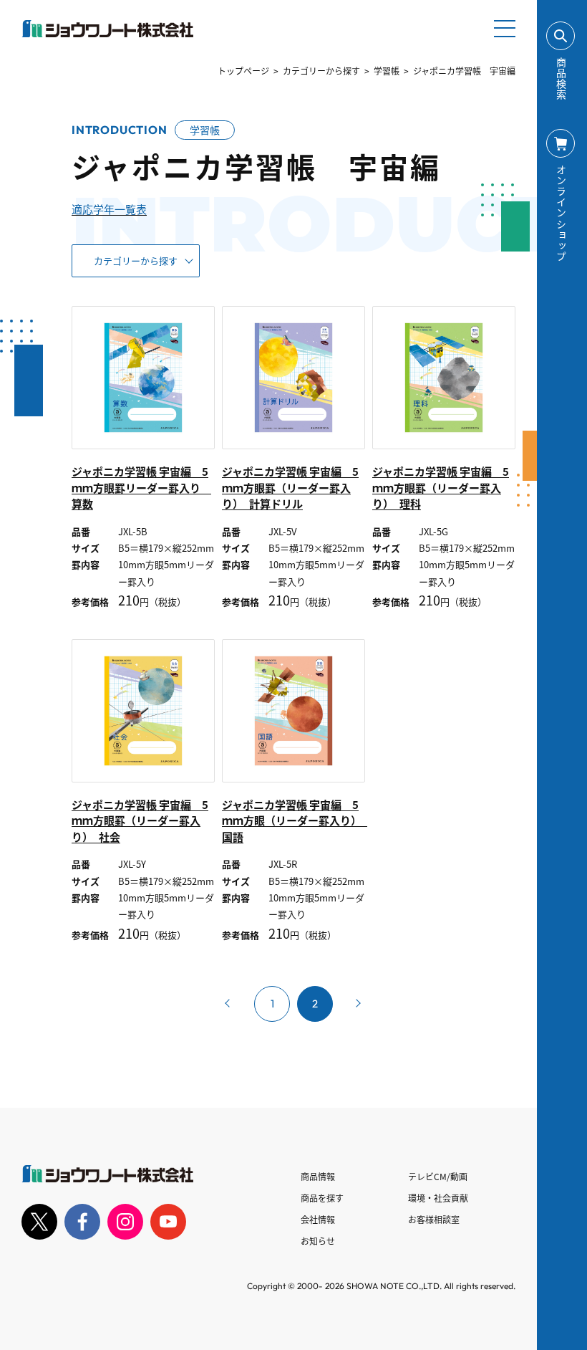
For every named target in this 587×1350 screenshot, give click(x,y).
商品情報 (318, 1176)
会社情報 (318, 1219)
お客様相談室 (434, 1219)
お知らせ (318, 1241)
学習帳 (386, 70)
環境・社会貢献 (438, 1198)
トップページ (243, 70)
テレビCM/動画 (437, 1176)
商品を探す (322, 1198)
